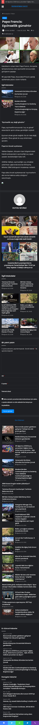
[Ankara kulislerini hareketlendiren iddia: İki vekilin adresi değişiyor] (8, 612)
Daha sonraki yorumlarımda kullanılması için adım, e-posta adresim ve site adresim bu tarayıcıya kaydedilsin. (19, 402)
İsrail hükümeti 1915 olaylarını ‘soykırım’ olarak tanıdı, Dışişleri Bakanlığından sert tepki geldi (10, 309)
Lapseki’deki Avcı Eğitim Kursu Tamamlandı (24, 567)
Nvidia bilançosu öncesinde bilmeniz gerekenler (25, 438)
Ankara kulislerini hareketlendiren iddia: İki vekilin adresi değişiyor (24, 612)
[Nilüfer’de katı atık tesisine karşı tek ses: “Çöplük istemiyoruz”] (8, 577)
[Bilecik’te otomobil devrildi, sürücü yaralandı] (8, 559)
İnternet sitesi (6, 391)
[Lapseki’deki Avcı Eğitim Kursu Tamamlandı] (8, 568)
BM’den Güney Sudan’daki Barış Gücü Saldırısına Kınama (26, 285)
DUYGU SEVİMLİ (10, 30)
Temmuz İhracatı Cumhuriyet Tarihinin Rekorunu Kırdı (10, 284)
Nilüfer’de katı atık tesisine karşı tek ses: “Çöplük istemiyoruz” (25, 577)
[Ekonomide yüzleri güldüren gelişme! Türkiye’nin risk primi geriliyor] (8, 430)
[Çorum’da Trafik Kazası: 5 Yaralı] (10, 323)
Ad (3, 376)
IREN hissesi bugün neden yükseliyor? (16, 484)
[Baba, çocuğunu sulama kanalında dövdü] (28, 298)
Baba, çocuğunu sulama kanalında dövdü (27, 307)
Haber (13, 13)
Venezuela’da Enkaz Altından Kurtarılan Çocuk (25, 461)
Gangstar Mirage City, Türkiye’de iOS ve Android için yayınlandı (25, 507)
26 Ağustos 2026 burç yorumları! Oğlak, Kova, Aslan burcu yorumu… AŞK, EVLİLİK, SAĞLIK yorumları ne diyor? (25, 450)
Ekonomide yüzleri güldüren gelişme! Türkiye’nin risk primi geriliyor (25, 429)
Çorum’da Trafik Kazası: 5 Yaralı (8, 331)
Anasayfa (6, 13)
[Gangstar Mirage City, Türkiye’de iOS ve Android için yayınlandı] (8, 507)
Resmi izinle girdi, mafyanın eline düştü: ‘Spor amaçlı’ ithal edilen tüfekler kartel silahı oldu (19, 586)
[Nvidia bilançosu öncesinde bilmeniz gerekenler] (8, 439)
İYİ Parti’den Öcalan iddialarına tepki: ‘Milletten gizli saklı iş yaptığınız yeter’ (25, 594)
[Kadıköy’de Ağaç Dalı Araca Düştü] (28, 323)
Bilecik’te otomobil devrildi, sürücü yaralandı (25, 557)
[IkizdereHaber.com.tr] (19, 6)
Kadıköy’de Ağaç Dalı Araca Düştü (28, 331)
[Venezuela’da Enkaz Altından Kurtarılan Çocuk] (7, 94)
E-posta (5, 383)
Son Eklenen (19, 420)
